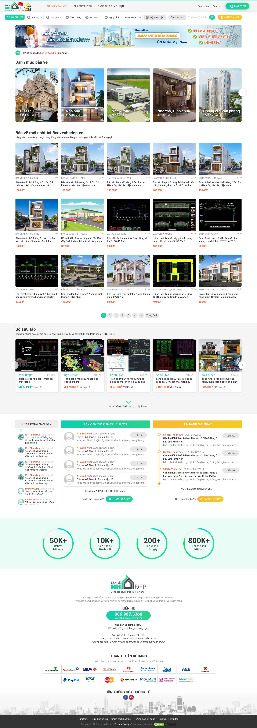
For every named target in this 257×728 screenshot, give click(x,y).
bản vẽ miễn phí (48, 53)
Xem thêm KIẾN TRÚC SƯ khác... (105, 491)
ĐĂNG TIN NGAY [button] (211, 499)
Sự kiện (163, 719)
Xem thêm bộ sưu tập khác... (128, 406)
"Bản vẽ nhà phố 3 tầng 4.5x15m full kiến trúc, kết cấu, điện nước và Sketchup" (40, 481)
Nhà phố (54, 17)
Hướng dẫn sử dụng (144, 719)
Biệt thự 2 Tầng (119, 289)
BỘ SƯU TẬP (157, 17)
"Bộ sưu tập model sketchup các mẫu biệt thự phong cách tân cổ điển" (39, 440)
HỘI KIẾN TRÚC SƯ (82, 6)
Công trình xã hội (74, 234)
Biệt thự (35, 17)
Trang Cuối (151, 315)
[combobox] (177, 17)
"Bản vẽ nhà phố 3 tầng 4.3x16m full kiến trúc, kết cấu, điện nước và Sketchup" (40, 467)
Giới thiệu (83, 719)
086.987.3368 (128, 614)
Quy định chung (100, 719)
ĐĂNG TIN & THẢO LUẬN (111, 6)
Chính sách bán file (121, 719)
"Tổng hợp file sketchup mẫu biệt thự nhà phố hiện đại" (40, 454)
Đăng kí (216, 6)
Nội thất (94, 17)
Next (242, 92)
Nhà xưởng (75, 17)
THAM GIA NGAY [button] (120, 499)
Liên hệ (138, 435)
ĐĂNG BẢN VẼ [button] (231, 17)
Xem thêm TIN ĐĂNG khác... (197, 489)
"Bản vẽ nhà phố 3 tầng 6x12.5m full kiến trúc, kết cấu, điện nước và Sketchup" (40, 494)
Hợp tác (174, 719)
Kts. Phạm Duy (32, 434)
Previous (14, 92)
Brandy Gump (32, 502)
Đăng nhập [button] (203, 6)
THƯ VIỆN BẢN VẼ (56, 6)
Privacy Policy (121, 724)
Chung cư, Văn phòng (167, 289)
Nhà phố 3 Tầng (27, 178)
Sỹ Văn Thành (171, 434)
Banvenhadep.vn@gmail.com (128, 618)
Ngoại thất (114, 17)
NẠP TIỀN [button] (239, 6)
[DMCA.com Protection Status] (165, 724)
